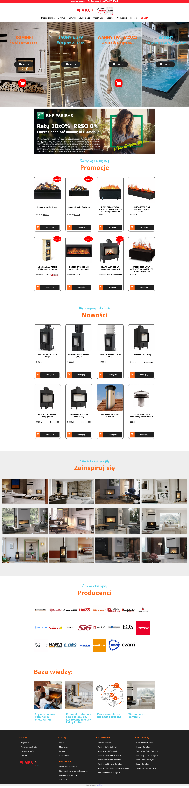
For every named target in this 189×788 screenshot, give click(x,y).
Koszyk (62, 751)
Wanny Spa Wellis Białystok (147, 751)
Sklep (61, 743)
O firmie (61, 17)
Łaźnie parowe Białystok (146, 760)
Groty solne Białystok (144, 743)
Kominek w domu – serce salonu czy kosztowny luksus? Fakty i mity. (78, 718)
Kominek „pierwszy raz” (68, 775)
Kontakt (133, 17)
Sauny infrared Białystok (146, 768)
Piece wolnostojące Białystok (109, 772)
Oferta (25, 64)
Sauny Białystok (142, 764)
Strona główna (48, 17)
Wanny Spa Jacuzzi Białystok (147, 755)
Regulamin (25, 743)
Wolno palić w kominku (137, 715)
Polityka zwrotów (27, 751)
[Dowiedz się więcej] (101, 434)
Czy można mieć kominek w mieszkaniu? (45, 716)
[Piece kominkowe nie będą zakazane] (110, 695)
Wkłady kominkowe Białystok (109, 760)
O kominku (63, 779)
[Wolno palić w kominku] (141, 695)
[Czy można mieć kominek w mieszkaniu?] (48, 695)
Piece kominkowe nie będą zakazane (109, 715)
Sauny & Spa (84, 17)
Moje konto (63, 747)
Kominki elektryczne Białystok (110, 764)
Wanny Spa (98, 17)
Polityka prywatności (29, 747)
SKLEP (144, 17)
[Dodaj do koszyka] (38, 227)
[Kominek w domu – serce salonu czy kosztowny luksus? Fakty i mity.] (79, 695)
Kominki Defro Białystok (107, 747)
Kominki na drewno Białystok (109, 755)
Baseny (110, 17)
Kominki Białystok (105, 743)
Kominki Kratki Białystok (107, 751)
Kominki (72, 17)
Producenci (121, 17)
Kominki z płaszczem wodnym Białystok (113, 768)
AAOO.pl (100, 785)
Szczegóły (50, 227)
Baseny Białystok (143, 747)
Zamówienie (64, 755)
